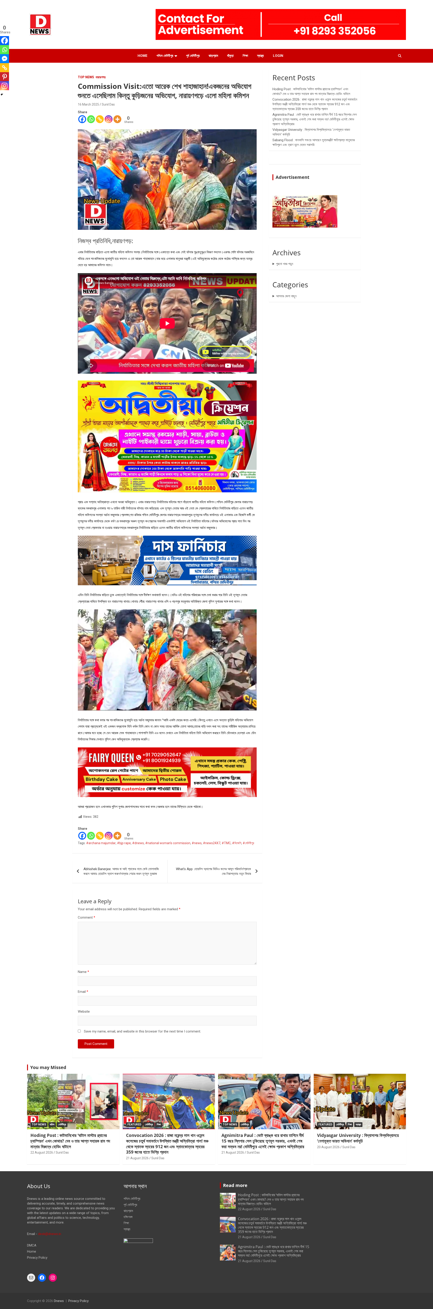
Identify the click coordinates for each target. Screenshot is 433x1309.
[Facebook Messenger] (4, 58)
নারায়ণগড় (101, 77)
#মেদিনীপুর (248, 843)
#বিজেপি (236, 843)
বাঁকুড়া (230, 56)
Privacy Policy (37, 1258)
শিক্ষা (245, 56)
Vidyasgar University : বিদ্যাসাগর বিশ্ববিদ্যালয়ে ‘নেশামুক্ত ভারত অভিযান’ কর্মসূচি (358, 1138)
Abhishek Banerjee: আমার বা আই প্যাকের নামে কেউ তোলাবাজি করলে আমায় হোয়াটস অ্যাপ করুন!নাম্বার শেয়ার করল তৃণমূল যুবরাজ (121, 871)
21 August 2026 (137, 1158)
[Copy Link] (100, 119)
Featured (134, 1124)
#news (197, 843)
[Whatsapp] (91, 119)
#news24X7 (211, 843)
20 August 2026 (328, 1147)
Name (83, 972)
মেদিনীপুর (62, 1124)
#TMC (226, 843)
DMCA (31, 1245)
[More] (117, 119)
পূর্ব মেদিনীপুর (193, 56)
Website (84, 1011)
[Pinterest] (4, 76)
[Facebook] (82, 119)
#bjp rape (124, 843)
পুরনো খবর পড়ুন (284, 264)
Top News (86, 77)
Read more (235, 1185)
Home (142, 56)
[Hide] (2, 94)
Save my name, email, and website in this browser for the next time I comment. (142, 1031)
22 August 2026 (41, 1152)
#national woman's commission (167, 843)
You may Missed (48, 1067)
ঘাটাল (52, 1124)
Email (83, 992)
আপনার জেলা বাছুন (286, 296)
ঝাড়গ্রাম (213, 56)
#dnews (138, 843)
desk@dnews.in (49, 1234)
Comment (86, 917)
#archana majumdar (101, 843)
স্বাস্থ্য (260, 56)
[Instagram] (109, 119)
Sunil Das (108, 104)
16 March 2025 (88, 104)
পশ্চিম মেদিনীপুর (165, 56)
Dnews (59, 1301)
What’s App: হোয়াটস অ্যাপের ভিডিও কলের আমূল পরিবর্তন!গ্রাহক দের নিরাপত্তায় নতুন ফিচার (213, 871)
